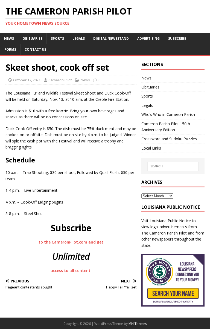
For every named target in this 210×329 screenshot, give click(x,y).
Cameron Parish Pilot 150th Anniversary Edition (165, 126)
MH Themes (138, 323)
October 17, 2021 (26, 80)
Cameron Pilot (60, 80)
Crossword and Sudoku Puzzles (169, 138)
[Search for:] (173, 166)
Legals (78, 38)
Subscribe (177, 38)
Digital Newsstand (111, 38)
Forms (10, 49)
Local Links (151, 148)
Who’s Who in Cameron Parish (168, 114)
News (9, 38)
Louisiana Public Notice (170, 220)
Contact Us (35, 49)
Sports (57, 38)
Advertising (148, 38)
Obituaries (32, 38)
